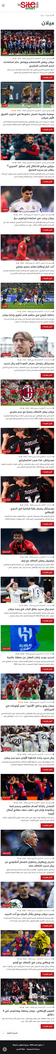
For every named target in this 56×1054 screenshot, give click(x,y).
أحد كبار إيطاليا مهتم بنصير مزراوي (35, 267)
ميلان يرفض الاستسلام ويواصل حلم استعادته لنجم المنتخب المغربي (28, 64)
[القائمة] (3, 7)
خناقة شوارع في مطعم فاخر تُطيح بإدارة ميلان (28, 315)
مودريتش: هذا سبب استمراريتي (36, 460)
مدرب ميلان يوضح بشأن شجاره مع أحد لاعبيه (29, 914)
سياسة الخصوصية (33, 1049)
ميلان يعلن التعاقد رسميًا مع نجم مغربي (32, 412)
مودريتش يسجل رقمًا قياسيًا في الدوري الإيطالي (32, 511)
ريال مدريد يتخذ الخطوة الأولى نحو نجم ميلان (29, 758)
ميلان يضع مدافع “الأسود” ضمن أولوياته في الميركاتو (29, 708)
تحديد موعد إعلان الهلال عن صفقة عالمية (30, 657)
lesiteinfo (49, 408)
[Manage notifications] (5, 1049)
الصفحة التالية (12, 1033)
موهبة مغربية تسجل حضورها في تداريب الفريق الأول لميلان (27, 116)
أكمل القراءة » (47, 77)
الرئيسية (49, 15)
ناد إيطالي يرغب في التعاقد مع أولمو (33, 963)
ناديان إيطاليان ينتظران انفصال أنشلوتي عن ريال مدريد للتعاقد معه (29, 864)
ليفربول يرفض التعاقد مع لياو (37, 561)
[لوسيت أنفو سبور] (28, 6)
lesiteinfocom (48, 311)
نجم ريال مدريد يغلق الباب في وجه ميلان (31, 609)
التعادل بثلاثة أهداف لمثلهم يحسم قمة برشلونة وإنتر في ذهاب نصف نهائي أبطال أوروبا (30, 810)
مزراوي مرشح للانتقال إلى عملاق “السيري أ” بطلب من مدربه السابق (30, 168)
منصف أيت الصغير (46, 215)
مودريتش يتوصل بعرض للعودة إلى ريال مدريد (29, 363)
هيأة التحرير (20, 1049)
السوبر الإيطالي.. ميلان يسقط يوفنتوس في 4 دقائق (28, 1013)
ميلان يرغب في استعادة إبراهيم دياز (34, 218)
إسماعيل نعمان (47, 58)
